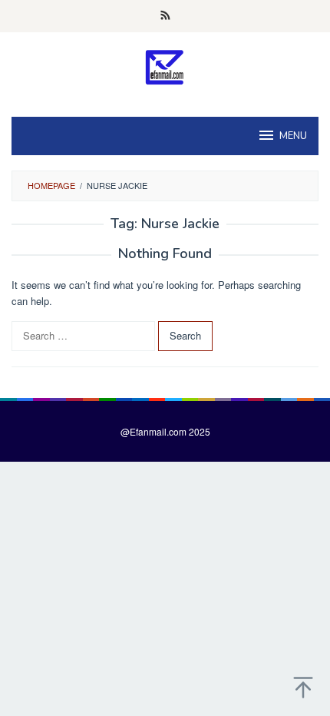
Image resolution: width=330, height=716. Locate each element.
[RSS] (165, 16)
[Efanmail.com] (165, 67)
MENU (293, 136)
